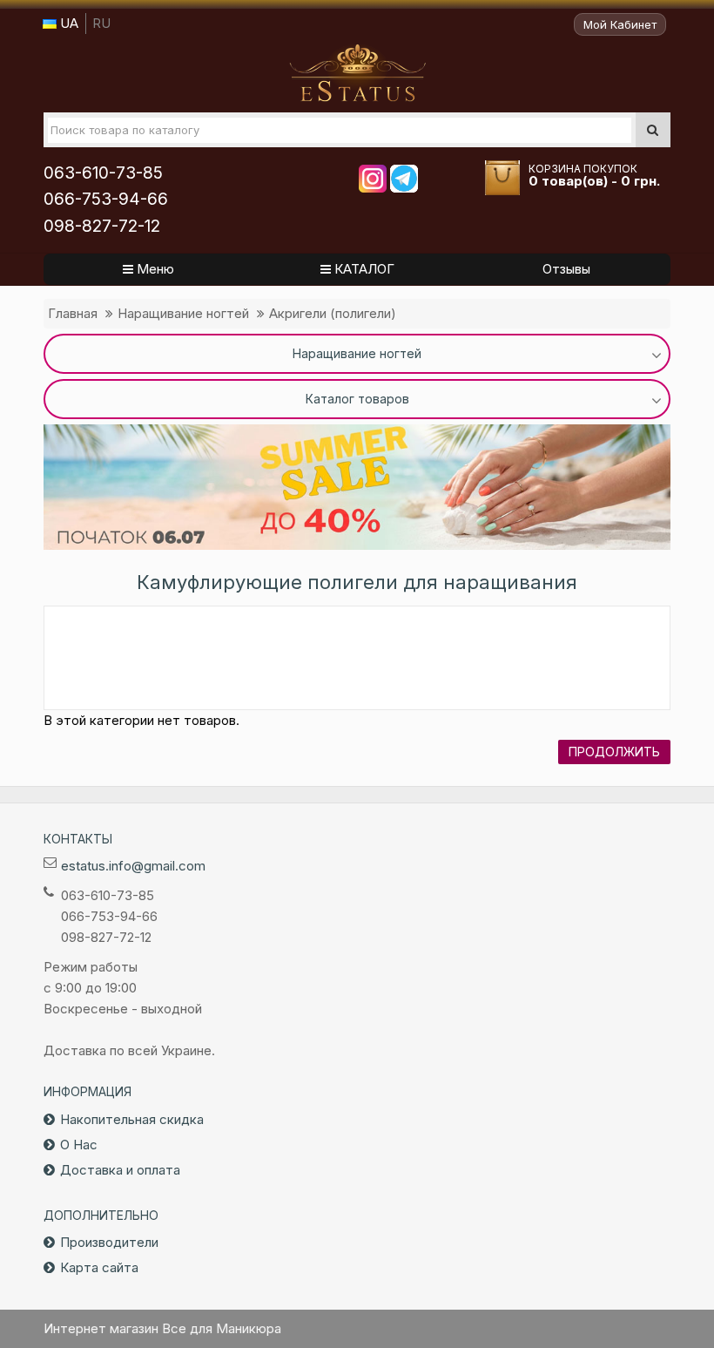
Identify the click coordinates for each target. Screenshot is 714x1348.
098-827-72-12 (102, 226)
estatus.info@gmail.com (133, 865)
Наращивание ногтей (183, 313)
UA (67, 23)
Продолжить (614, 751)
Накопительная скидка (132, 1119)
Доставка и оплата (120, 1170)
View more (357, 487)
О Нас (79, 1144)
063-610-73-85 (103, 173)
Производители (109, 1242)
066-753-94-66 (106, 199)
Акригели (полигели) (332, 313)
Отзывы (566, 269)
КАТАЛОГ (362, 269)
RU (101, 23)
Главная (73, 313)
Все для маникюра (357, 73)
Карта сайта (99, 1267)
